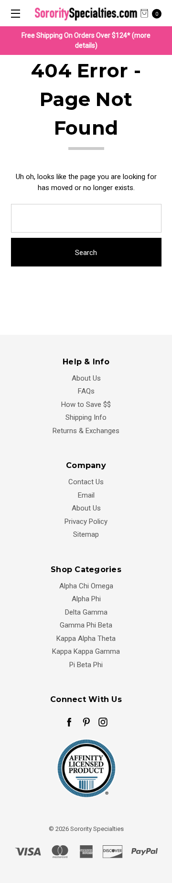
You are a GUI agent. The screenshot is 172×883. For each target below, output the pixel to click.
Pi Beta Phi (86, 664)
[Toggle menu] (13, 13)
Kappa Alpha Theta (86, 638)
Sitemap (86, 534)
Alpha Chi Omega (86, 586)
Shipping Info (86, 417)
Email (86, 495)
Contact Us (86, 482)
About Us (86, 378)
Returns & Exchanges (86, 430)
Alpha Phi (86, 599)
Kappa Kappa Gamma (86, 651)
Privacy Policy (86, 521)
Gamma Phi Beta (86, 625)
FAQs (86, 391)
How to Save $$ (86, 404)
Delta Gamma (86, 612)
